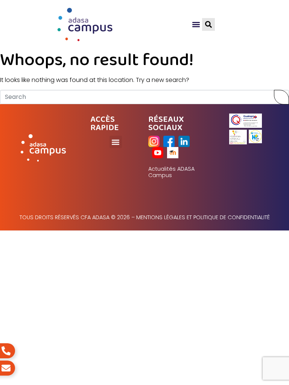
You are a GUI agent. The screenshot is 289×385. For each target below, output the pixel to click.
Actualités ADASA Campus (171, 172)
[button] (196, 24)
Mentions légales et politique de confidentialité (203, 217)
